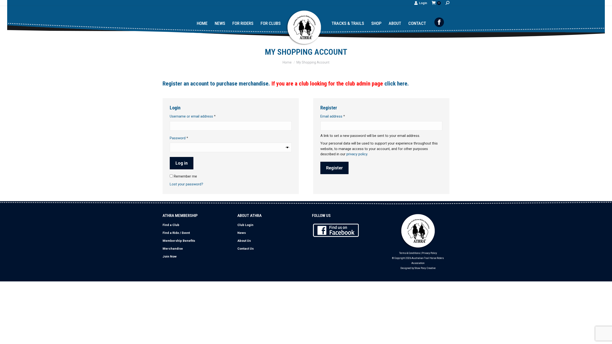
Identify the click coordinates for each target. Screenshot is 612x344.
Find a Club (171, 225)
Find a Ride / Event (176, 233)
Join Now (170, 256)
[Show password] (287, 147)
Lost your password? (186, 184)
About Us (244, 240)
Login (423, 3)
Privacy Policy (429, 253)
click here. (396, 83)
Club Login (245, 225)
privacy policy (356, 154)
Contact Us (245, 248)
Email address (339, 116)
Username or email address (199, 116)
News (241, 233)
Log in (181, 163)
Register (334, 167)
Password (186, 138)
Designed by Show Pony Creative (418, 268)
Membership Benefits (179, 240)
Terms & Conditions (409, 253)
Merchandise (173, 248)
